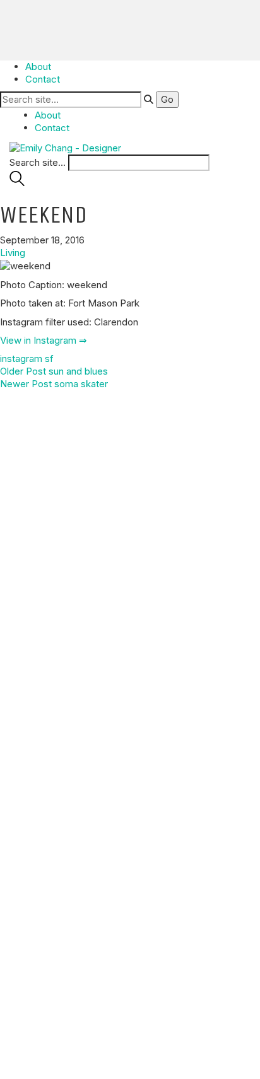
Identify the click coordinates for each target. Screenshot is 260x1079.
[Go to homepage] (65, 147)
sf (49, 359)
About (38, 67)
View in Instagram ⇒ (43, 340)
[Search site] (17, 183)
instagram (21, 359)
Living (12, 253)
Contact (42, 79)
